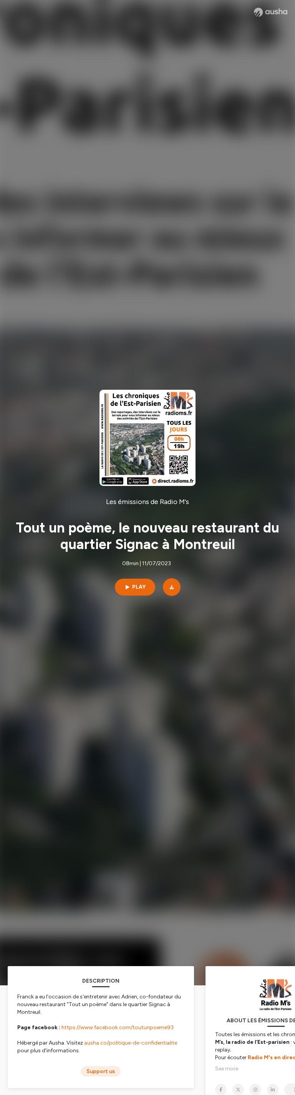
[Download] (172, 587)
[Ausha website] (270, 12)
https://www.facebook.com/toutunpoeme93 (117, 1027)
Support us (100, 1071)
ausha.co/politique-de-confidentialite (130, 1043)
